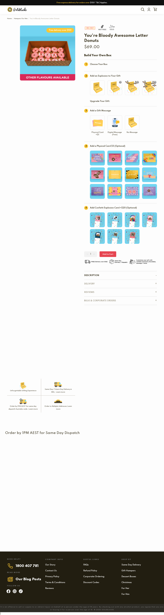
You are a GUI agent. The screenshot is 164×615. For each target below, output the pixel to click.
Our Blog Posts (28, 579)
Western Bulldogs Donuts (91, 445)
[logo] (17, 10)
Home (9, 18)
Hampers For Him (21, 18)
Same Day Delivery (131, 565)
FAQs (86, 565)
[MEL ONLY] (17, 440)
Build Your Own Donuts (43, 489)
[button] (120, 449)
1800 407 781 (27, 566)
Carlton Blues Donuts (49, 445)
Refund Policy (90, 571)
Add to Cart (107, 254)
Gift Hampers (128, 571)
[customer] (149, 9)
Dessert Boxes (128, 577)
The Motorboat (68, 489)
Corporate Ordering (93, 577)
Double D (16, 533)
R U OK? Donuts (123, 445)
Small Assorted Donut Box (19, 467)
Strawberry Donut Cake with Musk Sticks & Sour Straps (109, 489)
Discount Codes (91, 582)
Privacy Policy (52, 577)
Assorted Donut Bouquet (97, 511)
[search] (143, 9)
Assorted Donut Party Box (109, 467)
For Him (125, 594)
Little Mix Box (57, 467)
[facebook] (8, 592)
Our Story (50, 565)
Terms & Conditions (55, 582)
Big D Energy (57, 511)
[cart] (154, 9)
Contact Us (51, 571)
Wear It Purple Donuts (17, 489)
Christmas (126, 582)
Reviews (49, 588)
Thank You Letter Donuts (125, 511)
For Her (125, 588)
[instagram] (14, 592)
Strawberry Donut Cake (17, 511)
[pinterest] (20, 592)
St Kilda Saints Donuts (17, 445)
